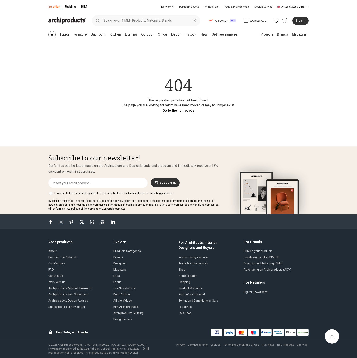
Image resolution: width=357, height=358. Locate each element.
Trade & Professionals (236, 6)
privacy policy (122, 200)
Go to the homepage (178, 111)
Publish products (189, 6)
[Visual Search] (194, 20)
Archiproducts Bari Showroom (68, 294)
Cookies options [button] (198, 344)
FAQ (51, 269)
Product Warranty (190, 288)
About (52, 251)
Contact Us (55, 275)
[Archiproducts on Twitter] (82, 222)
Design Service (263, 6)
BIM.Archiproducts (125, 306)
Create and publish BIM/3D (261, 257)
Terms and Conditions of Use (241, 344)
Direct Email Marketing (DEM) (263, 263)
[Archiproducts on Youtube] (103, 222)
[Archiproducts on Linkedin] (113, 222)
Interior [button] (54, 7)
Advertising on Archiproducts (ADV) (267, 269)
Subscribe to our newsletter (66, 306)
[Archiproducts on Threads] (92, 222)
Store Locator (187, 275)
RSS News (268, 344)
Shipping (184, 282)
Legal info (185, 306)
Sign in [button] (300, 20)
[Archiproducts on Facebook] (52, 222)
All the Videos (122, 300)
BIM (84, 7)
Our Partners (56, 263)
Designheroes (122, 319)
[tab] (173, 7)
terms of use (96, 200)
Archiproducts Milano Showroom (70, 288)
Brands (118, 257)
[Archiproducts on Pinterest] (72, 222)
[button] (167, 7)
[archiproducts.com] (67, 20)
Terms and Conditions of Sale (198, 300)
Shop (182, 269)
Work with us (56, 282)
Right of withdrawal (191, 294)
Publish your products (258, 251)
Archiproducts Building (128, 313)
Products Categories (127, 251)
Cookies (215, 344)
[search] (97, 20)
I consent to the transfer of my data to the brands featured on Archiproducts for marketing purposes (113, 193)
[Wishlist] (276, 20)
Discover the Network (62, 257)
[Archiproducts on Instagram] (61, 222)
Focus (117, 282)
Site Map (302, 344)
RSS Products (285, 344)
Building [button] (70, 7)
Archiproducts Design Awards (68, 300)
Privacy (180, 344)
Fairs (116, 275)
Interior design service (193, 257)
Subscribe (168, 182)
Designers (120, 263)
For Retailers (211, 6)
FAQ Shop (185, 313)
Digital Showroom (255, 292)
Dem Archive (122, 294)
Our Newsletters (124, 288)
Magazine (120, 269)
